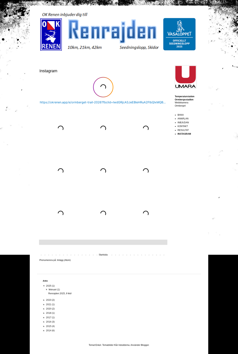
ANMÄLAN (183, 118)
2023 (49, 300)
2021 (49, 304)
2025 (49, 286)
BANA (181, 115)
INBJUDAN (183, 122)
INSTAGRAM (184, 134)
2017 (49, 317)
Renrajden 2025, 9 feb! (60, 293)
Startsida (103, 254)
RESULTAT (183, 130)
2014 (49, 330)
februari (53, 289)
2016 (49, 321)
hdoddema (124, 345)
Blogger (145, 345)
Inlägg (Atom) (64, 260)
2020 (49, 308)
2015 (49, 326)
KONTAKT (183, 126)
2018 (49, 313)
